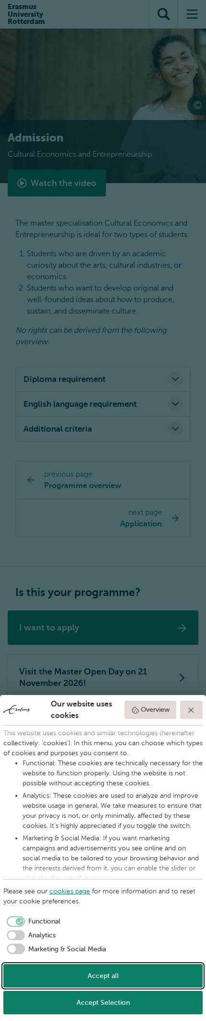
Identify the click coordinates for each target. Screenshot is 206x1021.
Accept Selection (103, 1002)
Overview (155, 709)
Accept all (103, 975)
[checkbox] (31, 921)
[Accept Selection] (191, 710)
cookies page (69, 891)
